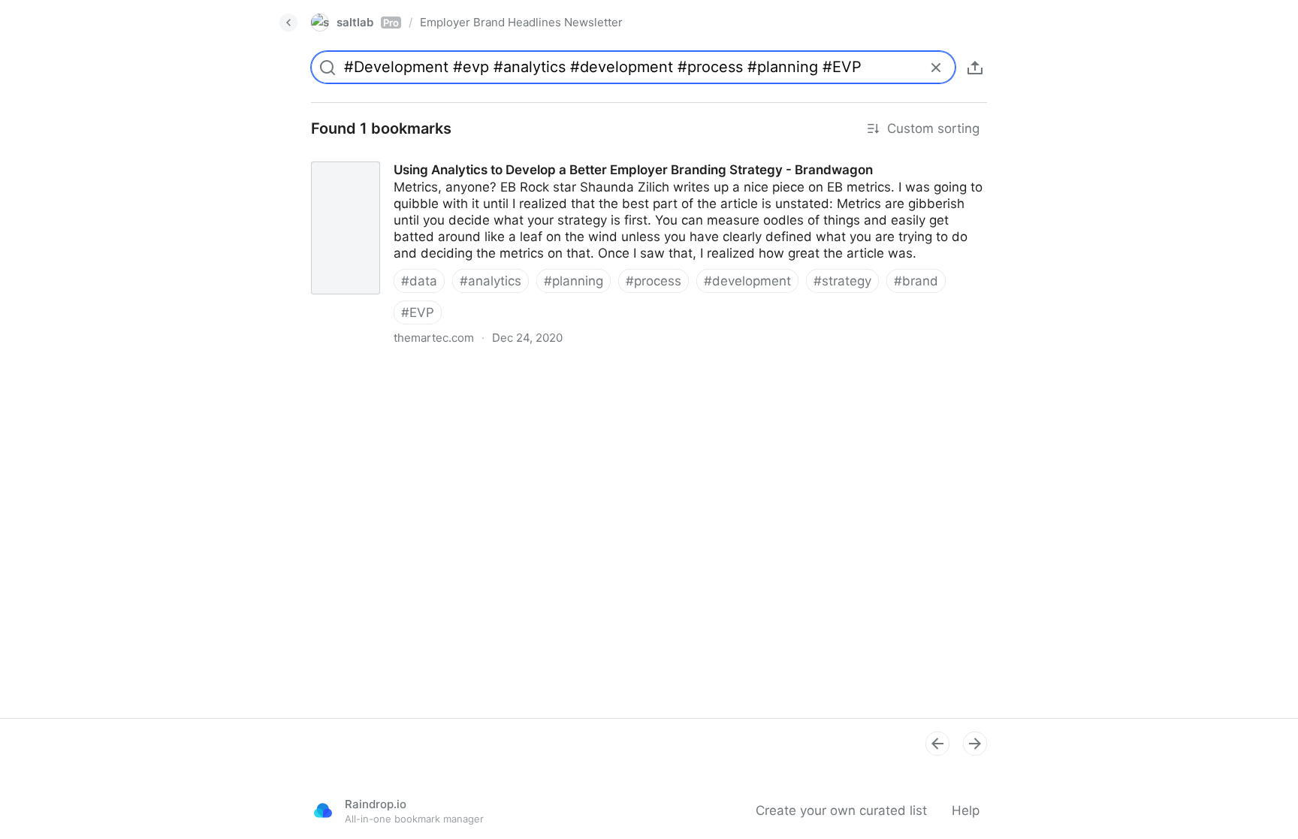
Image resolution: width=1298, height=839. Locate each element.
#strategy (842, 280)
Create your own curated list (841, 810)
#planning (573, 280)
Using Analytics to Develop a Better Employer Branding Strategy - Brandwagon (535, 156)
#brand (916, 280)
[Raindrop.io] (323, 810)
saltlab (368, 22)
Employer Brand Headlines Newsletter (521, 22)
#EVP (417, 312)
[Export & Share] (975, 68)
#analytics (490, 280)
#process (653, 280)
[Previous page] (937, 744)
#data (419, 280)
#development (747, 280)
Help (966, 810)
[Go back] (288, 23)
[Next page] (975, 744)
